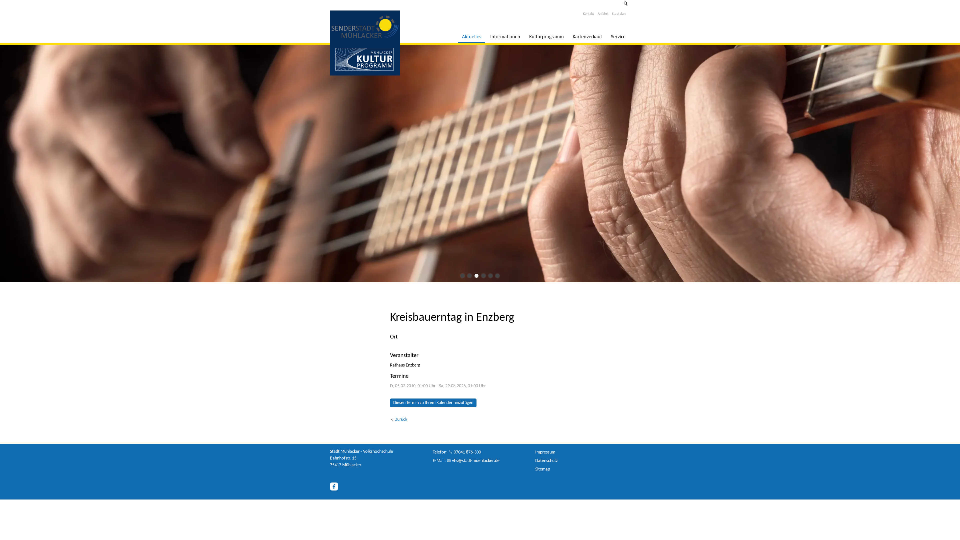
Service (618, 37)
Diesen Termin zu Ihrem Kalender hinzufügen (433, 402)
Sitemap (542, 469)
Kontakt (588, 14)
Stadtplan (619, 14)
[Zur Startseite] (365, 27)
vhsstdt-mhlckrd (474, 460)
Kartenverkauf (587, 37)
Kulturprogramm (546, 37)
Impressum (545, 452)
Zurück (401, 419)
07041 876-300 (467, 452)
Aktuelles (471, 37)
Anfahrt (603, 14)
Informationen (505, 37)
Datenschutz (546, 460)
